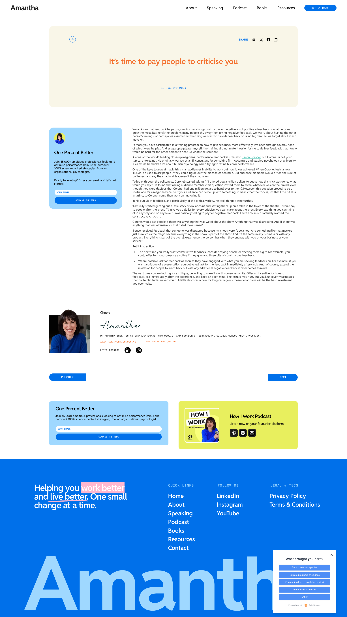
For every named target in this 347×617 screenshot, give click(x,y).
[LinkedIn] (275, 39)
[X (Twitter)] (261, 39)
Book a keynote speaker (304, 567)
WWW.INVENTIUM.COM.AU (161, 341)
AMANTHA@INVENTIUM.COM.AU (118, 341)
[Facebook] (268, 39)
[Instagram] (139, 350)
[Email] (254, 39)
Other (304, 596)
